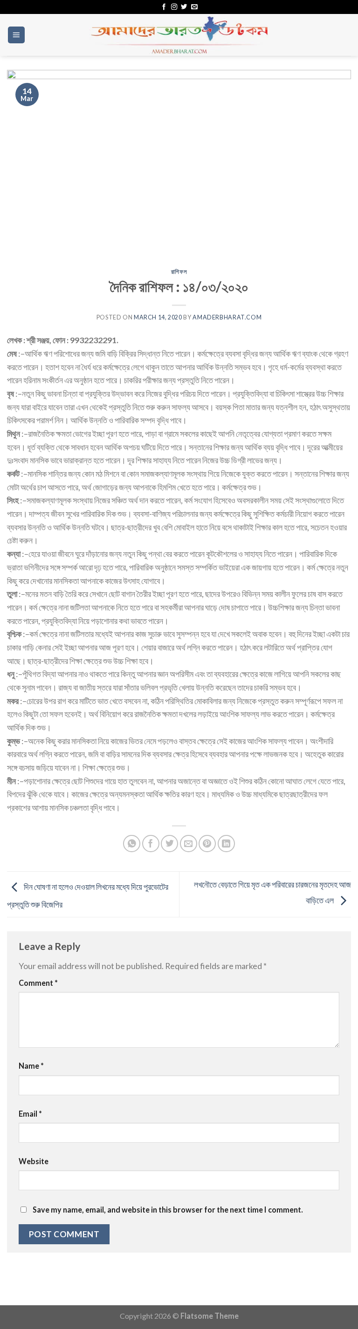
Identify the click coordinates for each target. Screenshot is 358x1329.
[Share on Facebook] (150, 843)
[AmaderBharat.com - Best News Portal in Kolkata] (179, 35)
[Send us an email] (194, 7)
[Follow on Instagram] (174, 7)
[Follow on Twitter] (184, 7)
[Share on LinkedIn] (226, 843)
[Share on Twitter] (169, 843)
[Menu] (16, 35)
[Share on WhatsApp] (131, 843)
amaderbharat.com (227, 317)
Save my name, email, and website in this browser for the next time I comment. (168, 1209)
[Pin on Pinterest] (207, 843)
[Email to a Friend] (188, 843)
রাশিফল (179, 271)
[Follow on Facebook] (164, 7)
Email (30, 1113)
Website (33, 1161)
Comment (38, 982)
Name (31, 1065)
